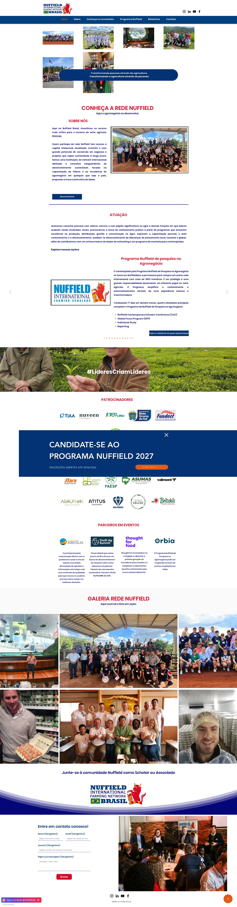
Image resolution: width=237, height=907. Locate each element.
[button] (166, 435)
